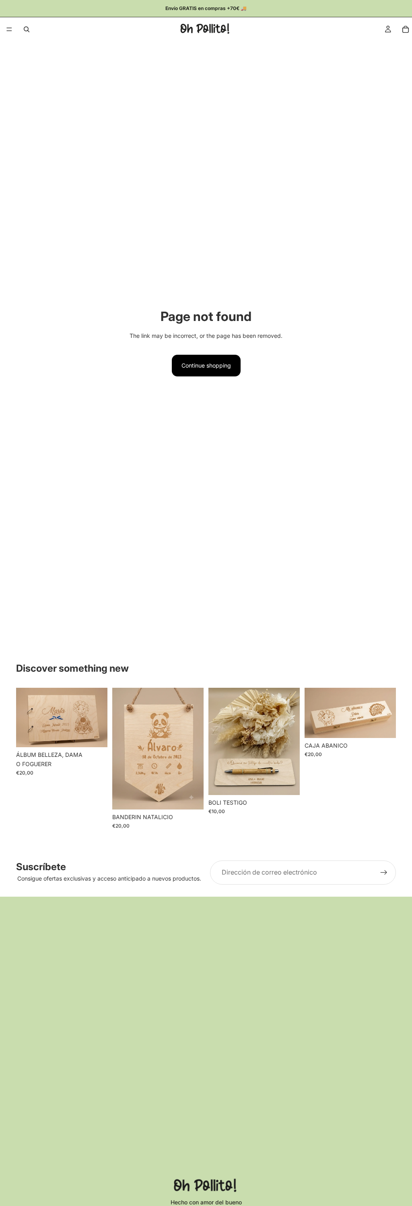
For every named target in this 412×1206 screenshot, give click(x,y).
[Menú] (9, 29)
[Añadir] (191, 797)
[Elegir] (95, 735)
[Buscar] (26, 29)
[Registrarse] (383, 872)
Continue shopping (206, 365)
